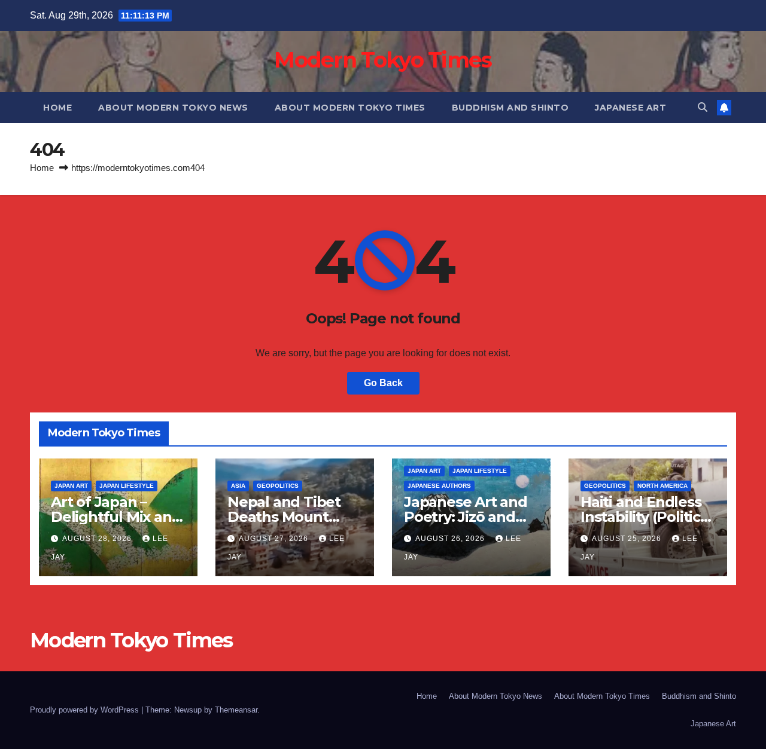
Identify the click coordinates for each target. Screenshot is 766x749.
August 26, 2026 (451, 538)
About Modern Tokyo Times (350, 107)
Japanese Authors (439, 485)
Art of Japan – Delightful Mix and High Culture (116, 516)
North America (662, 485)
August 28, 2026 (98, 538)
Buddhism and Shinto (510, 107)
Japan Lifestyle (126, 485)
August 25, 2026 (628, 538)
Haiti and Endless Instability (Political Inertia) (646, 516)
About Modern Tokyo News (173, 107)
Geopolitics (278, 485)
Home (57, 107)
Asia (238, 485)
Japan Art (71, 485)
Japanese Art (630, 107)
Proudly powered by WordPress (85, 709)
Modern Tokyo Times (382, 60)
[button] (702, 107)
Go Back (383, 383)
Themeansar (236, 709)
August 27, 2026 (275, 538)
